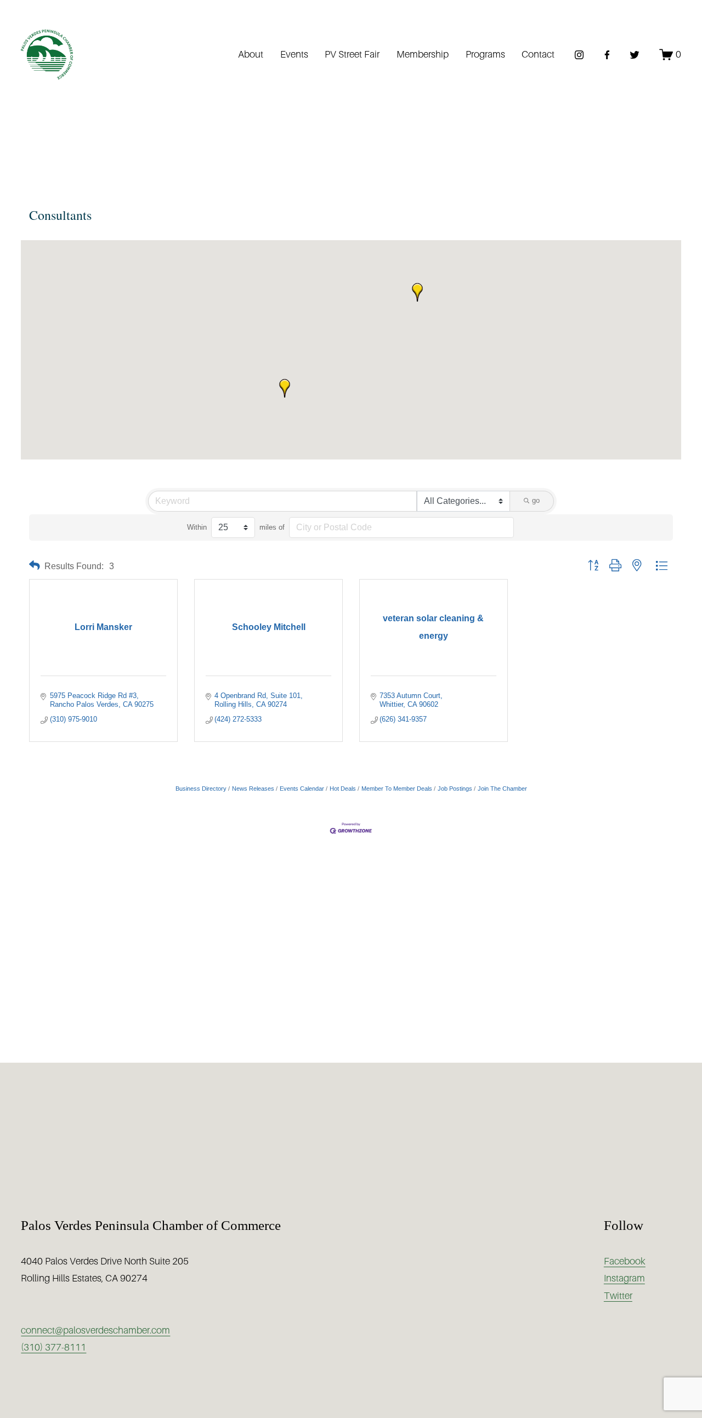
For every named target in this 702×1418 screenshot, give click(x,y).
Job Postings (455, 788)
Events (294, 54)
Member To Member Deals (396, 788)
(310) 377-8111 (53, 1347)
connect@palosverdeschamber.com (95, 1330)
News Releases (253, 788)
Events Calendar (302, 788)
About (250, 54)
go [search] (536, 500)
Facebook (625, 1261)
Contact (538, 54)
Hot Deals (343, 788)
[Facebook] (607, 54)
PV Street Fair (352, 54)
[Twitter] (634, 54)
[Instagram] (579, 54)
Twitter (618, 1295)
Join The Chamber (502, 788)
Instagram (624, 1278)
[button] (284, 388)
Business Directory (201, 788)
